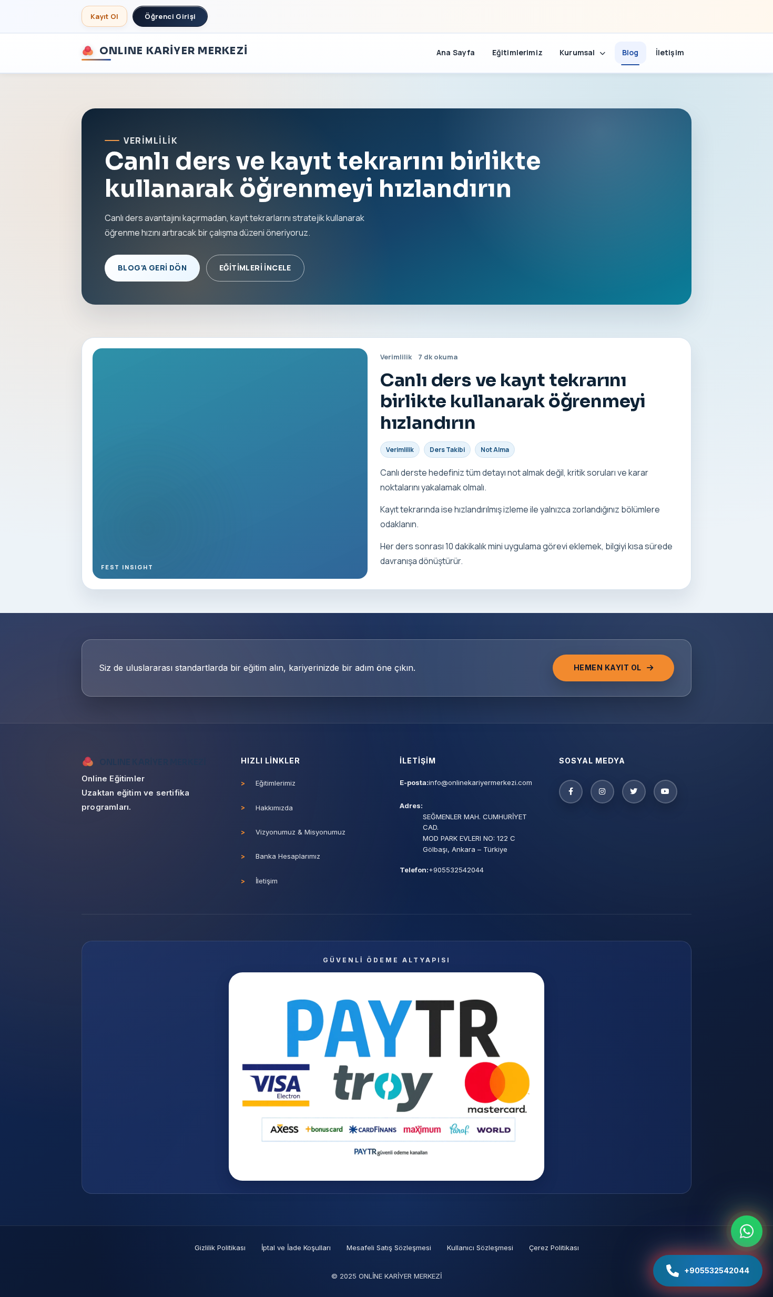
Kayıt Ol (104, 16)
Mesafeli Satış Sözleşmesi (389, 1247)
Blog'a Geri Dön (152, 268)
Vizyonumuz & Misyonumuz (300, 832)
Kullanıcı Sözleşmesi (480, 1247)
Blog (630, 52)
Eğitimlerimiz (517, 52)
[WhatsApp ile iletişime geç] (746, 1231)
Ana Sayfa (455, 52)
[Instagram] (602, 791)
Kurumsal (578, 52)
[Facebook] (571, 791)
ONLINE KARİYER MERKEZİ (173, 51)
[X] (634, 791)
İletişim (670, 52)
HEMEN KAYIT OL (608, 667)
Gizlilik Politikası (220, 1247)
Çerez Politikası (554, 1247)
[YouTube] (665, 791)
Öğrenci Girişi (170, 16)
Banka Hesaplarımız (288, 856)
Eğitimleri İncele (255, 268)
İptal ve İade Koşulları (296, 1247)
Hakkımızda (274, 807)
